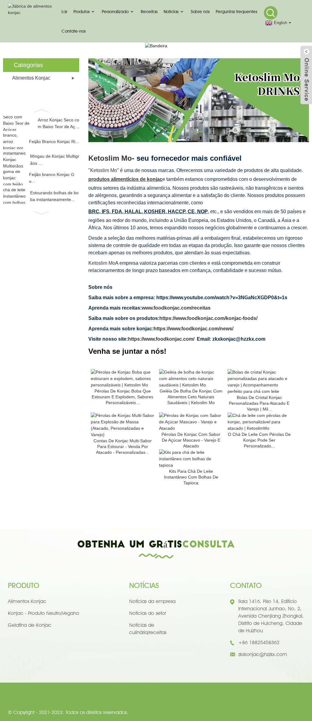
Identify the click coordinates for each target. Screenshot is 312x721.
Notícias (171, 11)
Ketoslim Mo (110, 158)
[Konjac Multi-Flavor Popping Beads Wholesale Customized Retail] (122, 424)
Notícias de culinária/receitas (147, 628)
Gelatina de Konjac (29, 625)
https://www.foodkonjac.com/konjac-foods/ (208, 318)
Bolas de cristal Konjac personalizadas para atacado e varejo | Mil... (259, 403)
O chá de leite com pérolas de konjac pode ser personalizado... (259, 440)
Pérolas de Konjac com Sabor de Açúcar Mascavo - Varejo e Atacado (190, 440)
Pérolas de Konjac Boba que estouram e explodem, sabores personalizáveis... (122, 397)
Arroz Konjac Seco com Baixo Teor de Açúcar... (58, 123)
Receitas (149, 11)
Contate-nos (74, 31)
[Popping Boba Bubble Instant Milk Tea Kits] (190, 458)
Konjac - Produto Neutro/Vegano (43, 613)
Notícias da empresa (152, 601)
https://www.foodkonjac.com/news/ (193, 328)
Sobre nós (200, 11)
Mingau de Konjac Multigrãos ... (54, 159)
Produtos (81, 11)
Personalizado (115, 11)
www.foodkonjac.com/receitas (176, 307)
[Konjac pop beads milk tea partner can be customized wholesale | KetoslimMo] (259, 421)
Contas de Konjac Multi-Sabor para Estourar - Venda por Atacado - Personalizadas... (123, 446)
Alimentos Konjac (31, 78)
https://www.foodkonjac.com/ (161, 339)
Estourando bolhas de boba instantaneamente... (54, 196)
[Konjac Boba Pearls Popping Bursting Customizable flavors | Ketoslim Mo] (122, 378)
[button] (41, 110)
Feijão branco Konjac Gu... (51, 178)
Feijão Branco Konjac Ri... (54, 141)
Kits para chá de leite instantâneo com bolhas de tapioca (191, 477)
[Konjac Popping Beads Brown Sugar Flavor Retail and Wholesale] (190, 421)
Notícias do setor (147, 613)
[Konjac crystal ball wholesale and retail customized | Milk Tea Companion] (259, 381)
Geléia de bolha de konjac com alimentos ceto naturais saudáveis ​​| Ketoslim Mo (191, 397)
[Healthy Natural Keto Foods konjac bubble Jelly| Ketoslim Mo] (190, 378)
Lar (64, 11)
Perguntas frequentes (236, 11)
